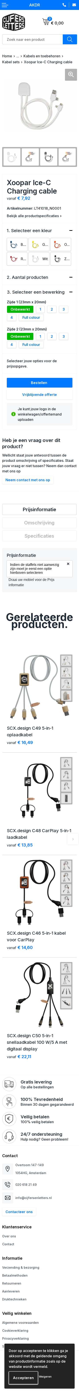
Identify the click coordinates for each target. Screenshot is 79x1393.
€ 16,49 (20, 742)
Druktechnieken (14, 1299)
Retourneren (11, 1283)
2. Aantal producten (27, 277)
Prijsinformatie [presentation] (39, 509)
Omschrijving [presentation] (39, 523)
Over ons (9, 1236)
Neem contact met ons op (27, 480)
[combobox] (32, 39)
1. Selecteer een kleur (29, 230)
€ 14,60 (20, 947)
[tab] (39, 509)
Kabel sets (11, 62)
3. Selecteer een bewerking (36, 292)
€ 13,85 (20, 845)
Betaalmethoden (15, 1275)
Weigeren (45, 1376)
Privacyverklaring (15, 1338)
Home (7, 56)
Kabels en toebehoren (41, 56)
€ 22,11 (19, 1056)
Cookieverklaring (15, 1330)
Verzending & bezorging (20, 1267)
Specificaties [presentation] (39, 536)
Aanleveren (11, 1291)
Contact (8, 1244)
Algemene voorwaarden (20, 1322)
